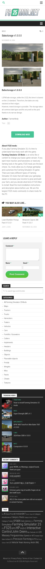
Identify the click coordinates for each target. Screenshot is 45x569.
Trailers (7, 322)
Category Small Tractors (30, 517)
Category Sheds (18, 517)
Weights (7, 367)
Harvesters (8, 318)
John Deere (19, 532)
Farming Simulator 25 (26, 524)
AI (5, 514)
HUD (22, 528)
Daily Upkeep (26, 521)
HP (18, 528)
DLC (32, 521)
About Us (6, 558)
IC (25, 528)
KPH (37, 532)
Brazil (27, 514)
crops (16, 520)
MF (30, 536)
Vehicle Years (17, 542)
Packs (6, 375)
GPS (14, 528)
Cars (6, 330)
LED (40, 532)
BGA (20, 514)
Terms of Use (27, 558)
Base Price (9, 514)
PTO (35, 539)
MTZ (33, 536)
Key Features (31, 532)
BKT (24, 513)
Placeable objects (11, 358)
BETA (16, 514)
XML (37, 542)
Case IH (32, 514)
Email (25, 263)
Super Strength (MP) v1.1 (23, 413)
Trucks (6, 314)
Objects (7, 354)
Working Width (29, 542)
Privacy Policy (16, 558)
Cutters (7, 338)
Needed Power (39, 536)
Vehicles (7, 326)
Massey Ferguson (11, 535)
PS (32, 539)
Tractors (7, 310)
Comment (10, 246)
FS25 (7, 528)
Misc (4, 31)
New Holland (6, 539)
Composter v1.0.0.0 (21, 446)
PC (12, 539)
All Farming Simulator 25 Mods (15, 302)
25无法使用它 (15, 476)
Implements (8, 342)
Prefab (6, 362)
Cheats (6, 379)
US (10, 543)
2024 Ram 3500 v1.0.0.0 (22, 435)
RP (38, 539)
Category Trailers (7, 521)
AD (2, 514)
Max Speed (24, 535)
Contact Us (38, 558)
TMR (7, 543)
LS (8, 123)
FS (3, 528)
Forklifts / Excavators (12, 334)
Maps (6, 306)
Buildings (7, 350)
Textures (7, 383)
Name (8, 263)
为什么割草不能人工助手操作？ (23, 483)
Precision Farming (22, 538)
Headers (7, 346)
